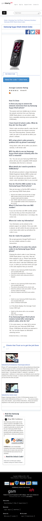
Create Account (29, 516)
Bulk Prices (16, 509)
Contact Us (36, 4)
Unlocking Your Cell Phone (15, 20)
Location (14, 516)
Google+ (37, 32)
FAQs (15, 503)
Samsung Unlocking (30, 20)
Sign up (10, 509)
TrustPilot (23, 496)
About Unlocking (8, 503)
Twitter (32, 32)
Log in (5, 509)
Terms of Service (14, 477)
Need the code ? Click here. (16, 80)
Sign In (16, 4)
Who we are (7, 516)
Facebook (27, 32)
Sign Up (21, 4)
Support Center (28, 4)
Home (5, 20)
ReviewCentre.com (14, 496)
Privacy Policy (23, 477)
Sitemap (30, 477)
